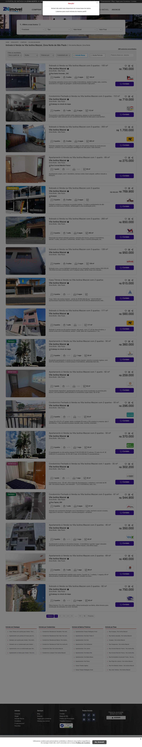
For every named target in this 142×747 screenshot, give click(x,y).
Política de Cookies (83, 743)
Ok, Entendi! (99, 742)
